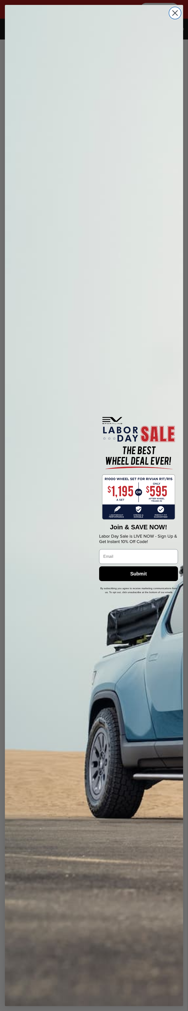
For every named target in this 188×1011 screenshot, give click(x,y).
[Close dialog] (175, 13)
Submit (138, 573)
